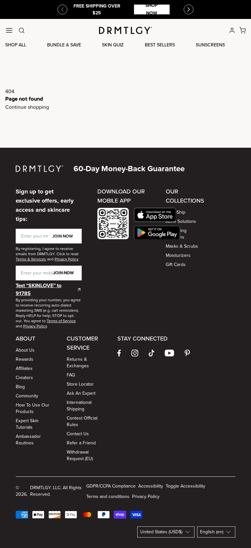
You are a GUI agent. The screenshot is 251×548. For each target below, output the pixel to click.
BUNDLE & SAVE (64, 45)
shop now (151, 9)
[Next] (188, 9)
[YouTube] (169, 352)
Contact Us (78, 433)
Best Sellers (160, 45)
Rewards (24, 359)
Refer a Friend (81, 443)
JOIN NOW (62, 236)
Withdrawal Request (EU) (80, 455)
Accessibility (150, 486)
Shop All (15, 45)
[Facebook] (119, 352)
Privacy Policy (145, 496)
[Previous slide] (62, 9)
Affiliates (24, 368)
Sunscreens (210, 45)
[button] (157, 215)
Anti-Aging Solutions (176, 234)
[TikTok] (152, 352)
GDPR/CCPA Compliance (111, 486)
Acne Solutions (181, 221)
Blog (20, 386)
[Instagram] (134, 352)
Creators (24, 377)
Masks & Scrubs (182, 246)
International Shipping (79, 405)
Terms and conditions (107, 496)
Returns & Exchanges (78, 362)
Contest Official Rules (82, 421)
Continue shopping (27, 107)
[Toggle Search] (21, 30)
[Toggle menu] (9, 30)
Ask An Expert (81, 393)
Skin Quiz (113, 45)
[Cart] (242, 30)
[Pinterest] (187, 352)
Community (27, 395)
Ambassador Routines (28, 439)
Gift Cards (176, 264)
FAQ (71, 375)
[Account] (232, 30)
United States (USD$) (161, 531)
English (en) (211, 531)
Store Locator (80, 384)
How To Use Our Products (32, 408)
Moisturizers (178, 255)
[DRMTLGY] (125, 30)
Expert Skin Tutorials (27, 424)
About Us (25, 350)
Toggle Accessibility (185, 486)
